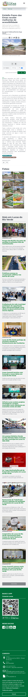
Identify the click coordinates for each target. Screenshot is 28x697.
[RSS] (17, 38)
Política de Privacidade (12, 688)
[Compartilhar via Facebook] (10, 38)
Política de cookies (7, 690)
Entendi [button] (14, 694)
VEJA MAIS (14, 584)
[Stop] (15, 63)
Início (4, 9)
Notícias (10, 9)
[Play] (12, 63)
